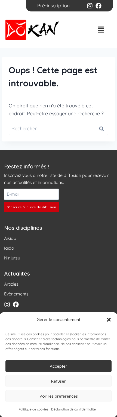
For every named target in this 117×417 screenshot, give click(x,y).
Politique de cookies (33, 409)
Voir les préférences (58, 396)
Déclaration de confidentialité (73, 409)
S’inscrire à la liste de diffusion (31, 207)
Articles (11, 284)
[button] (109, 319)
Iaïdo (9, 248)
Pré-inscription (53, 5)
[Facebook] (98, 6)
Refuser (58, 381)
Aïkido (10, 238)
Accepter (58, 366)
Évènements (16, 294)
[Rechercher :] (58, 128)
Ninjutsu (12, 258)
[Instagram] (90, 6)
